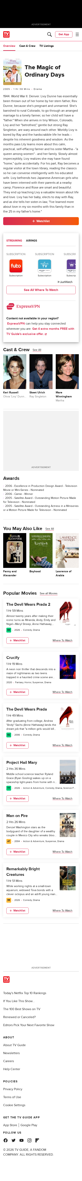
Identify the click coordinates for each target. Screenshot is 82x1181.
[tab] (14, 241)
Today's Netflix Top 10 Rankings (24, 993)
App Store (10, 1125)
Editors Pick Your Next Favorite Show (28, 1025)
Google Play (28, 1125)
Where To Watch (62, 640)
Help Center (11, 1069)
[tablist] (41, 241)
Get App (64, 34)
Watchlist (43, 221)
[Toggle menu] (77, 34)
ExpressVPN (16, 324)
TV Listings (46, 46)
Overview (9, 46)
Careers (8, 1061)
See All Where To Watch (41, 290)
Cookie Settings (14, 1105)
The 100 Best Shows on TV (21, 1009)
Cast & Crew (27, 46)
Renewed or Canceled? (19, 1017)
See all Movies (49, 593)
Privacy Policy (12, 1089)
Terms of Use (12, 1097)
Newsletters (11, 1053)
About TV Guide (14, 1045)
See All (37, 350)
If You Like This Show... (19, 1001)
